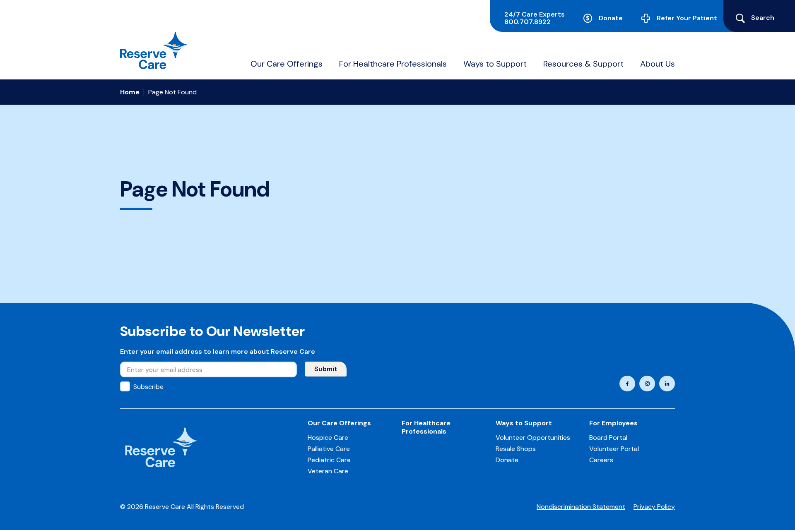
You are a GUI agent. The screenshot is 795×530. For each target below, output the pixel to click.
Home (130, 92)
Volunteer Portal (614, 448)
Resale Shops (516, 448)
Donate (611, 18)
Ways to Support (495, 63)
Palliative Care (329, 448)
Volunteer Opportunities (533, 437)
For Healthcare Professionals (393, 63)
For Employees (613, 423)
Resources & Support (583, 63)
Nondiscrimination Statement (581, 506)
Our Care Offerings (287, 63)
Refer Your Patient (687, 18)
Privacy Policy (654, 506)
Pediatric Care (329, 460)
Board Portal (608, 437)
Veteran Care (328, 471)
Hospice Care (328, 437)
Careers (601, 460)
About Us (657, 63)
